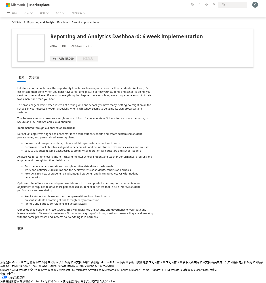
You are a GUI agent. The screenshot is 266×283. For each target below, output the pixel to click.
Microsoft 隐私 (200, 270)
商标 (77, 281)
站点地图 (25, 281)
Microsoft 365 (67, 270)
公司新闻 (185, 270)
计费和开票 (141, 262)
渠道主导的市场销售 (54, 266)
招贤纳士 (155, 270)
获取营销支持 (191, 262)
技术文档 (76, 262)
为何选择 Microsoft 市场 (14, 262)
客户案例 (41, 262)
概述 (21, 77)
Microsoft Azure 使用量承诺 (117, 262)
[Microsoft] (15, 5)
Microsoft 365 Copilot (115, 270)
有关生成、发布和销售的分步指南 (231, 262)
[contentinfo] (25, 22)
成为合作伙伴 (157, 262)
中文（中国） (8, 273)
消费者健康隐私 (9, 281)
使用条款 (68, 281)
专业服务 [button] (17, 22)
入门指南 (64, 262)
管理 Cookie (107, 281)
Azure (37, 270)
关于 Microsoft (170, 270)
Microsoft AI (7, 270)
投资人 (213, 270)
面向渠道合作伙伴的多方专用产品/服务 (91, 266)
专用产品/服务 (91, 262)
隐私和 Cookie (53, 281)
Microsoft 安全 (24, 270)
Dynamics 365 (49, 270)
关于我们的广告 (90, 281)
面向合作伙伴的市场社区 (26, 266)
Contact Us (37, 281)
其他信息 (34, 77)
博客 (32, 262)
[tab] (22, 77)
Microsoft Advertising (89, 270)
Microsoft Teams (139, 270)
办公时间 (53, 262)
